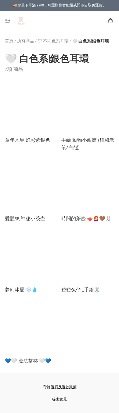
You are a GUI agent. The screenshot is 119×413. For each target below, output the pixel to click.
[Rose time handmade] (21, 21)
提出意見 (59, 399)
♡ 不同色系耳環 (53, 41)
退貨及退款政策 (64, 387)
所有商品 (25, 41)
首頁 (9, 41)
